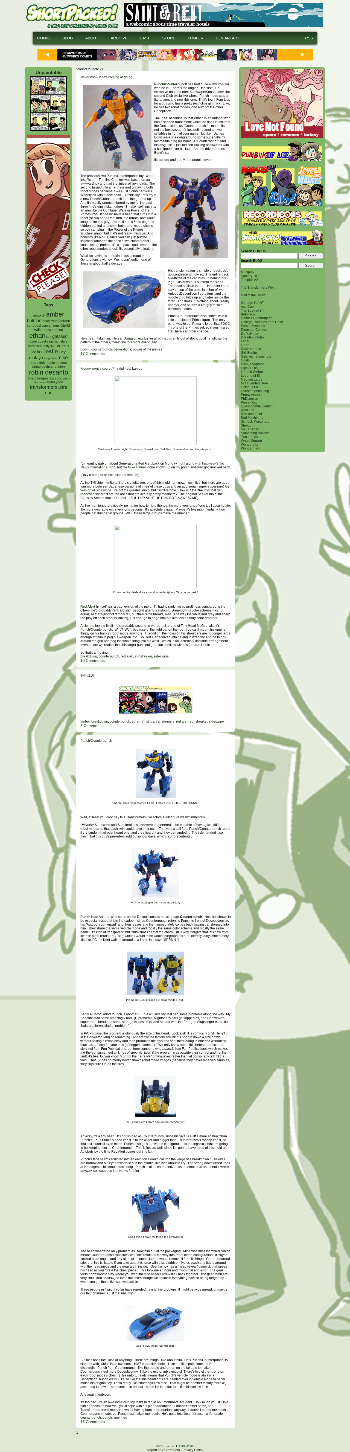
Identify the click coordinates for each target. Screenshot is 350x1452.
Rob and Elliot (251, 414)
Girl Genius (249, 353)
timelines (120, 1417)
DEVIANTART (228, 38)
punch (85, 349)
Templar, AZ (249, 280)
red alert (127, 656)
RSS (309, 38)
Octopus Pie (250, 387)
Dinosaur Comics (254, 330)
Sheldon (247, 425)
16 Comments (92, 1421)
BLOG (67, 38)
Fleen (245, 345)
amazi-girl (39, 315)
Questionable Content (257, 406)
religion (59, 367)
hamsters (61, 341)
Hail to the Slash (253, 295)
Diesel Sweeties (253, 326)
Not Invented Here (254, 383)
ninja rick (37, 363)
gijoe (33, 341)
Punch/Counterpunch (170, 84)
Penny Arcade (251, 395)
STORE (168, 38)
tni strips (148, 721)
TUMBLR (195, 38)
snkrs (66, 378)
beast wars (50, 321)
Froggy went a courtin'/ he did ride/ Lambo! (111, 368)
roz (51, 378)
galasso (60, 336)
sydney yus (55, 382)
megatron (50, 358)
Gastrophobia (251, 349)
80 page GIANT (252, 303)
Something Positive (255, 433)
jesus (65, 346)
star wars (39, 382)
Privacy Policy (192, 1450)
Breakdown (160, 610)
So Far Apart (250, 429)
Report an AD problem (163, 1450)
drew (47, 330)
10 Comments (92, 660)
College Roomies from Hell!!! (262, 322)
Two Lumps (249, 437)
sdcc (58, 378)
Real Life (247, 410)
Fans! (245, 341)
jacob (55, 345)
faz (48, 336)
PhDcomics (249, 399)
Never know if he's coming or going (106, 77)
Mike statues (137, 467)
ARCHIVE (119, 38)
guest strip (45, 341)
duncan (57, 330)
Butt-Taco (248, 314)
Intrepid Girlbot (252, 372)
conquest (34, 326)
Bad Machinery (252, 418)
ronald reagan (37, 378)
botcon (64, 321)
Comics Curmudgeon (257, 318)
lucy (62, 352)
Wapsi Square (251, 441)
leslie (51, 351)
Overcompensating (255, 391)
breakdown (88, 656)
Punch (85, 917)
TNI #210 (87, 675)
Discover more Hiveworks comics (77, 54)
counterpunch (101, 349)
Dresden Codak (252, 337)
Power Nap (249, 402)
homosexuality (38, 346)
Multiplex (247, 272)
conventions (51, 325)
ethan (37, 335)
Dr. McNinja (249, 333)
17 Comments (92, 353)
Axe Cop (247, 307)
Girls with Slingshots (256, 356)
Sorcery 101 (250, 276)
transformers (43, 387)
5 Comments (91, 725)
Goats (245, 360)
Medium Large (251, 379)
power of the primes (147, 349)
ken (40, 351)
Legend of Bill (251, 376)
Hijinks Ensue (251, 368)
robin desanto (48, 372)
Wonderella (249, 445)
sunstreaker (143, 656)
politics (47, 367)
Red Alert (87, 606)
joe (33, 352)
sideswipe (161, 656)
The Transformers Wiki (257, 287)
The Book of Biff (252, 310)
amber (55, 314)
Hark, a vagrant (252, 364)
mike (62, 357)
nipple (50, 363)
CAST (145, 38)
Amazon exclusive (138, 338)
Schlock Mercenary (255, 422)
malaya (36, 357)
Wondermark (250, 448)
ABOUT (91, 38)
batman (34, 320)
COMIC (43, 38)
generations (122, 349)
